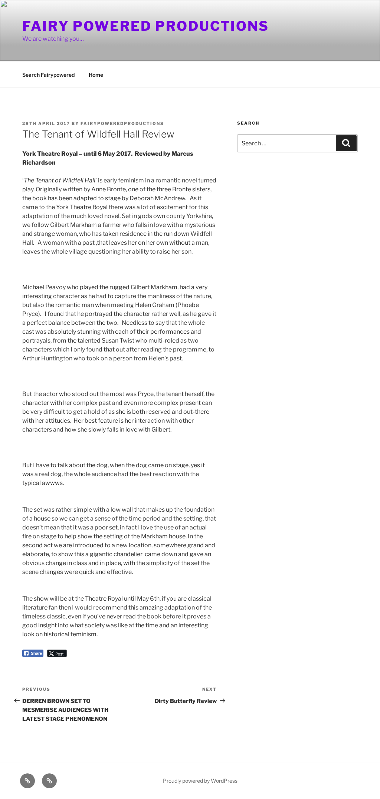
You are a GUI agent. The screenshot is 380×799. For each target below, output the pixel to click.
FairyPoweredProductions (122, 123)
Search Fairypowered (48, 75)
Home (96, 75)
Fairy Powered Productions (145, 26)
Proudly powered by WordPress (200, 780)
